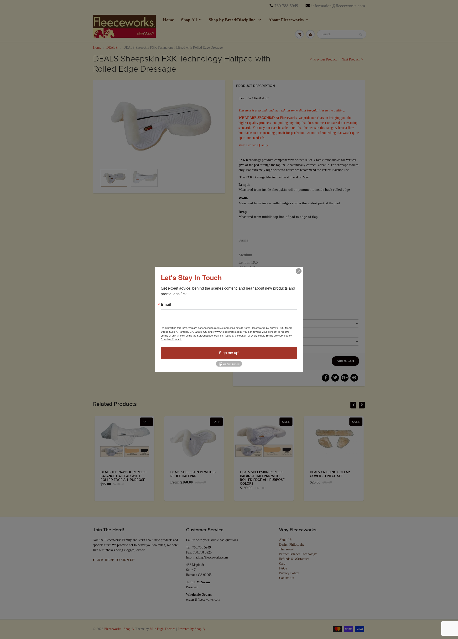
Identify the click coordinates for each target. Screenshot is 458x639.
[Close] (299, 271)
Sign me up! (229, 352)
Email (166, 304)
